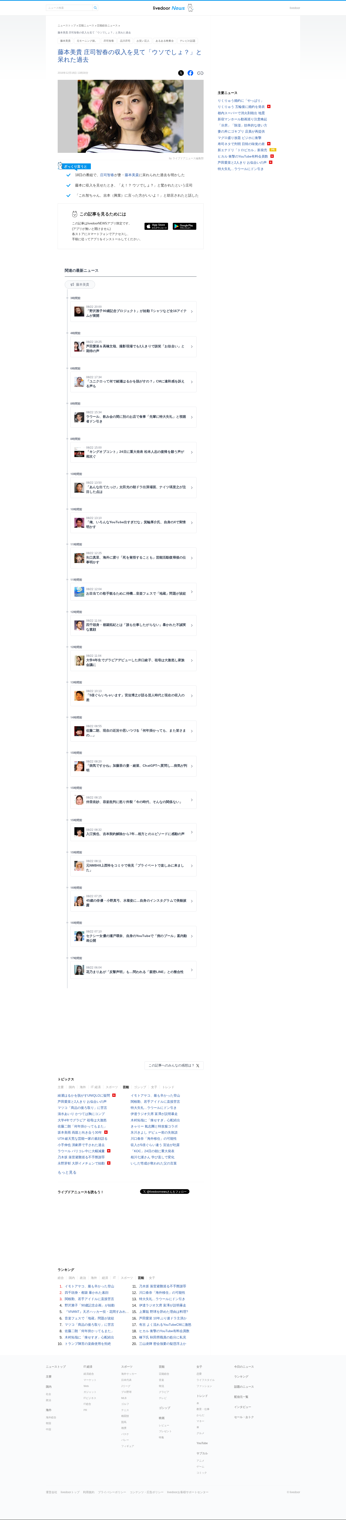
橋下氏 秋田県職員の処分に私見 (162, 1337)
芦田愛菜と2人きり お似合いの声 (82, 1101)
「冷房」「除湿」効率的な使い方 (242, 125)
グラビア (164, 1391)
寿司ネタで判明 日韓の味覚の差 (241, 144)
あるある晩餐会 (165, 40)
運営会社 (51, 1492)
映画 (162, 1418)
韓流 (161, 1386)
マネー (200, 1421)
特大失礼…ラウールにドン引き (154, 1108)
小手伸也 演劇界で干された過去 (81, 1145)
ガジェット (90, 1391)
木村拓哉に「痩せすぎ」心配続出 (155, 1120)
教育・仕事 (203, 1409)
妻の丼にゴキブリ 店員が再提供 (241, 131)
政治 (83, 1278)
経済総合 (89, 1373)
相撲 (123, 1428)
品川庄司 (125, 40)
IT (114, 1278)
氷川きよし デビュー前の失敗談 (154, 1132)
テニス (125, 1410)
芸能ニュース (86, 25)
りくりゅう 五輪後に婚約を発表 (241, 107)
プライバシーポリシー (112, 1492)
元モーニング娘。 (87, 40)
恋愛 (199, 1373)
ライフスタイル (206, 1379)
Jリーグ (125, 1386)
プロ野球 (126, 1391)
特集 (161, 1437)
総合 (61, 1278)
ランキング (241, 1376)
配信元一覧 (241, 1396)
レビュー (164, 1425)
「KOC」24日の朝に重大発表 (152, 1151)
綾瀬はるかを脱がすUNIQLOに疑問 (84, 1095)
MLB (123, 1398)
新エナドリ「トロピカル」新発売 (242, 150)
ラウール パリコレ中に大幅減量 (81, 1151)
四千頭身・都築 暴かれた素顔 (87, 1292)
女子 (154, 1087)
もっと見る (67, 1172)
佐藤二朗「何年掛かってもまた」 (82, 1126)
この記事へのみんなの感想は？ (172, 1065)
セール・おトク (244, 1417)
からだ (200, 1415)
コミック (202, 1472)
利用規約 (88, 1492)
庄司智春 (109, 40)
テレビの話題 (187, 40)
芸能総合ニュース (107, 25)
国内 (72, 1087)
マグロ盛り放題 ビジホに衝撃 (240, 138)
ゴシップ (140, 1087)
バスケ (125, 1434)
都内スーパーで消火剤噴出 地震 (241, 113)
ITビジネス (90, 1398)
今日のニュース (244, 1366)
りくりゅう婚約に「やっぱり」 (241, 100)
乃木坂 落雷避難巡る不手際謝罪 (81, 1157)
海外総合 (51, 1417)
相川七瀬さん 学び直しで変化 (152, 1157)
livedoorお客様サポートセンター (188, 1492)
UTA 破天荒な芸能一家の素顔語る (83, 1138)
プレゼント (165, 1431)
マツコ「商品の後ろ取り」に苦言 (82, 1108)
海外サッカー (129, 1373)
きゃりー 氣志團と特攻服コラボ (154, 1126)
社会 (48, 1394)
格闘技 (125, 1416)
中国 (48, 1429)
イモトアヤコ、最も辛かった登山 (155, 1095)
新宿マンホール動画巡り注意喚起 (242, 119)
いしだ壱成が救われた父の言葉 (154, 1163)
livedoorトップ (70, 1492)
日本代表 (126, 1379)
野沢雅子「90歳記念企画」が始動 (90, 1305)
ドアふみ (191, 8)
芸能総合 (164, 1373)
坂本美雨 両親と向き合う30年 (80, 1132)
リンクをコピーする (200, 73)
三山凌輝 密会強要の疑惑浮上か (162, 1344)
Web (86, 1386)
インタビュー (242, 1407)
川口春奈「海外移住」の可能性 (154, 1138)
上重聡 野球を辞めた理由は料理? (163, 1311)
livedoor (295, 8)
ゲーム (200, 1466)
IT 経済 (96, 1087)
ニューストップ (67, 25)
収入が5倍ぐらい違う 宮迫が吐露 (155, 1145)
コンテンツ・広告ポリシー (147, 1492)
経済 (105, 1278)
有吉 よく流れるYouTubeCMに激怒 (165, 1324)
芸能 (126, 1087)
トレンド (168, 1087)
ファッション (204, 1386)
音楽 (161, 1379)
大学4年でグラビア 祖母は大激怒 (82, 1120)
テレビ (163, 1398)
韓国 (48, 1423)
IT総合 (87, 1403)
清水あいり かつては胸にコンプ (81, 1114)
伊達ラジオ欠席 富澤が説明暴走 (154, 1114)
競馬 (123, 1422)
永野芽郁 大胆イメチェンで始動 (81, 1163)
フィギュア (127, 1446)
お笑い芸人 (143, 40)
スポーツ (112, 1087)
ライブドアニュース (169, 8)
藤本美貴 (65, 40)
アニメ (200, 1460)
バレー (125, 1440)
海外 (83, 1087)
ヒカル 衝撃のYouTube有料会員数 (164, 1331)
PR (85, 1410)
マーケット (90, 1379)
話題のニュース (244, 1386)
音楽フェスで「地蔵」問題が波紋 (89, 1318)
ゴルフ (125, 1403)
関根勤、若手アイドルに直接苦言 (155, 1101)
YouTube (202, 1443)
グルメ (200, 1433)
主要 (61, 1087)
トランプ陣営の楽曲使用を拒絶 (88, 1344)
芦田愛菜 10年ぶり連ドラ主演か (163, 1318)
